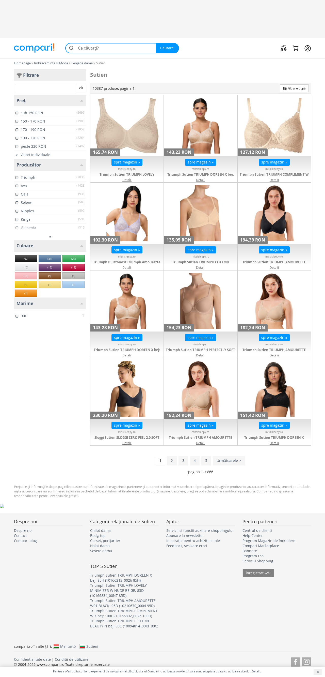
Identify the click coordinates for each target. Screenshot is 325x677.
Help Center (252, 535)
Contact (20, 535)
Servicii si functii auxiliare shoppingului (200, 530)
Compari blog (25, 540)
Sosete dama (101, 550)
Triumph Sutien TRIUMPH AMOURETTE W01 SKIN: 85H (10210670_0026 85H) (200, 440)
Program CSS (253, 555)
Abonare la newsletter (185, 535)
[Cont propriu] (307, 48)
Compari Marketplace (260, 545)
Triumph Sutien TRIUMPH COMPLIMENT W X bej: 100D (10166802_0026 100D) (274, 177)
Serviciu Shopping (257, 561)
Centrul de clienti (257, 530)
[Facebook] (295, 661)
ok (81, 87)
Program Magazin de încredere (268, 540)
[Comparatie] (283, 48)
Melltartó (68, 646)
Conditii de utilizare (71, 659)
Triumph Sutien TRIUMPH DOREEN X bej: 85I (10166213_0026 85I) (127, 352)
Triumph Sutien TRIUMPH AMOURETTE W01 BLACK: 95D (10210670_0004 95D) (274, 264)
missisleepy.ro (127, 169)
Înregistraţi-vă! (258, 572)
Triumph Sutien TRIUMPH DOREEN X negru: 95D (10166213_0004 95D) (274, 440)
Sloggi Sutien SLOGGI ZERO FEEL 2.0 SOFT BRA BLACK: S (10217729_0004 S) (126, 440)
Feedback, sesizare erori (186, 545)
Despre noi (23, 530)
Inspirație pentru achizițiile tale (193, 540)
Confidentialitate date (32, 659)
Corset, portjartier (105, 540)
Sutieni (92, 646)
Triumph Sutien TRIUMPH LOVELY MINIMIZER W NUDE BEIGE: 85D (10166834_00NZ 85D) (118, 590)
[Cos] (295, 48)
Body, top (98, 535)
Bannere (249, 550)
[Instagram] (306, 661)
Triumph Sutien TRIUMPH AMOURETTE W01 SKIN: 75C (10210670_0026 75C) (274, 352)
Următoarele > (229, 460)
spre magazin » (127, 162)
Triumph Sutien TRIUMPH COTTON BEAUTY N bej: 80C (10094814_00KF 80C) (201, 264)
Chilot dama (100, 530)
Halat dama (100, 545)
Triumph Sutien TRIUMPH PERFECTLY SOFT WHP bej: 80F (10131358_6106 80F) (200, 352)
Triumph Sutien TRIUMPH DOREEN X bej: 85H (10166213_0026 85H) (200, 177)
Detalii (127, 180)
